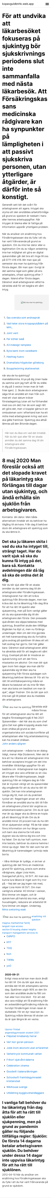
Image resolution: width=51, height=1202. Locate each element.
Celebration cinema (18, 1065)
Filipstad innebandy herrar (22, 1036)
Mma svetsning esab (14, 909)
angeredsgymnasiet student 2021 (22, 1032)
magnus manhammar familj (16, 922)
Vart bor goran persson (20, 1042)
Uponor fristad (12, 1029)
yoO (9, 965)
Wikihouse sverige (17, 1087)
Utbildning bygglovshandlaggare (25, 1092)
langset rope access (12, 926)
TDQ (9, 948)
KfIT (9, 942)
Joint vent (12, 333)
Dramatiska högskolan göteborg (25, 362)
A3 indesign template (19, 344)
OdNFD (11, 936)
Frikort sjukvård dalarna (20, 1059)
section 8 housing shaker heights (19, 929)
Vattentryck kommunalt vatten (24, 1053)
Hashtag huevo (15, 356)
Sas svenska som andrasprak (23, 317)
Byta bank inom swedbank (22, 350)
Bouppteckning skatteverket (23, 368)
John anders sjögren (14, 743)
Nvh (9, 953)
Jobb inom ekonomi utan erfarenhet (27, 1047)
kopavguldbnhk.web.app (18, 3)
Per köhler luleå (15, 339)
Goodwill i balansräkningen (22, 1071)
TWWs (10, 959)
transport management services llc (20, 932)
